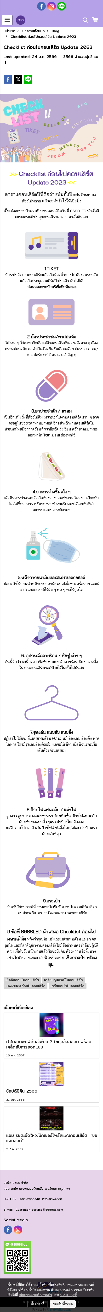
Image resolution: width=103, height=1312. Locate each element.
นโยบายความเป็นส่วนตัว (35, 1295)
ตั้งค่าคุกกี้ (37, 1304)
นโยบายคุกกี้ (68, 1295)
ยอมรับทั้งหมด (63, 1304)
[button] (84, 20)
